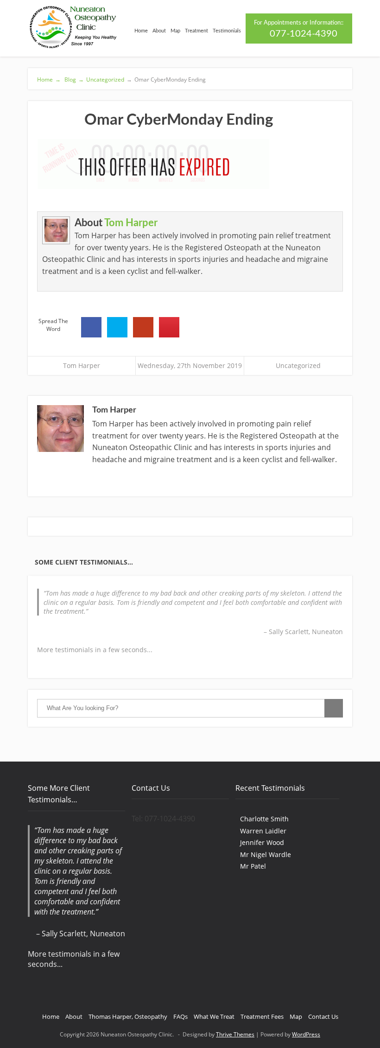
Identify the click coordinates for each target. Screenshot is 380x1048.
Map (175, 30)
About (159, 30)
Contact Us (323, 1016)
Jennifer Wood (262, 842)
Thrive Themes (235, 1034)
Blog (73, 79)
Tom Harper (131, 223)
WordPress (306, 1034)
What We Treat (214, 1016)
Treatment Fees (262, 1016)
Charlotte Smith (264, 818)
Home (141, 30)
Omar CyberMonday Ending (166, 79)
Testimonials (227, 30)
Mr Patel (253, 866)
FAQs (180, 1016)
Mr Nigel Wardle (265, 854)
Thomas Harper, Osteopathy (128, 1016)
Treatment (196, 30)
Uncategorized (105, 79)
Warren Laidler (263, 830)
